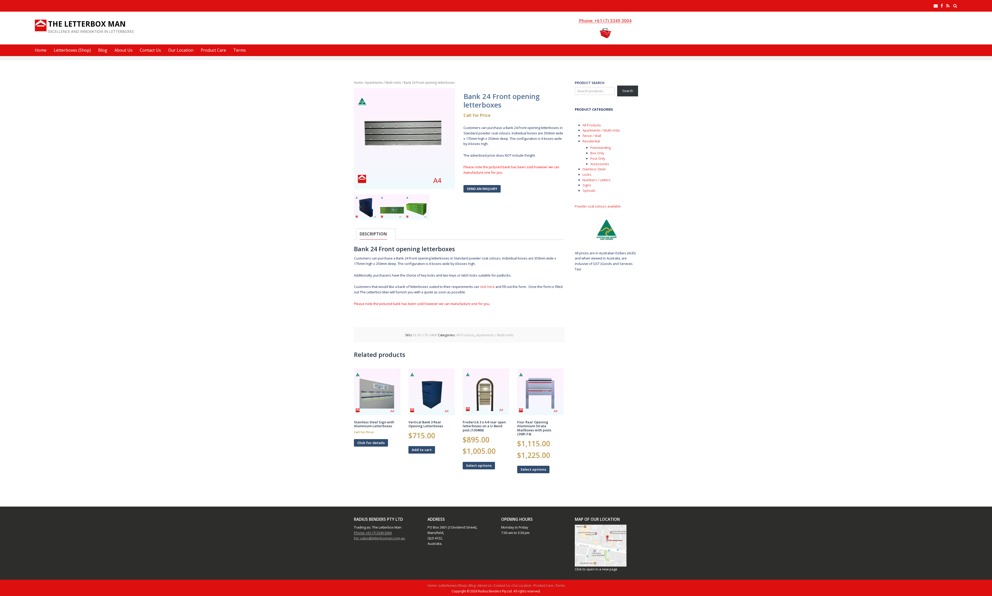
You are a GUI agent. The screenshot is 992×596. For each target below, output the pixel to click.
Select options (479, 465)
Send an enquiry (482, 188)
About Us (123, 50)
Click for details (371, 442)
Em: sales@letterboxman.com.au (379, 538)
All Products (465, 335)
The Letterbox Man (87, 24)
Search (627, 90)
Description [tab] (373, 234)
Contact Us (150, 50)
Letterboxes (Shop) (72, 50)
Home (41, 50)
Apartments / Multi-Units (383, 82)
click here (487, 286)
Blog (102, 50)
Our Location (180, 50)
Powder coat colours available (598, 206)
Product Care (213, 50)
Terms (239, 50)
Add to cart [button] (422, 449)
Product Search (590, 82)
